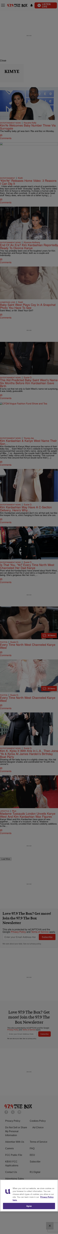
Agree (29, 1206)
